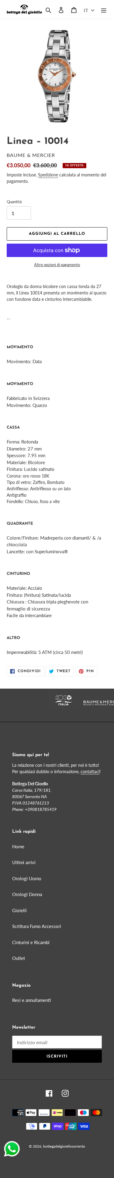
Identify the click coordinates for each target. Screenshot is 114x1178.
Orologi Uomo (26, 878)
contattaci (90, 771)
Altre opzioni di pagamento (57, 264)
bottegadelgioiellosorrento (64, 1146)
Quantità (14, 201)
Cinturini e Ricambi (31, 942)
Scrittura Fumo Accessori (36, 926)
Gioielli (19, 910)
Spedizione (48, 174)
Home (18, 846)
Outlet (18, 958)
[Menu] (103, 9)
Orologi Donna (27, 894)
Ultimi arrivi (24, 862)
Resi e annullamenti (31, 1000)
